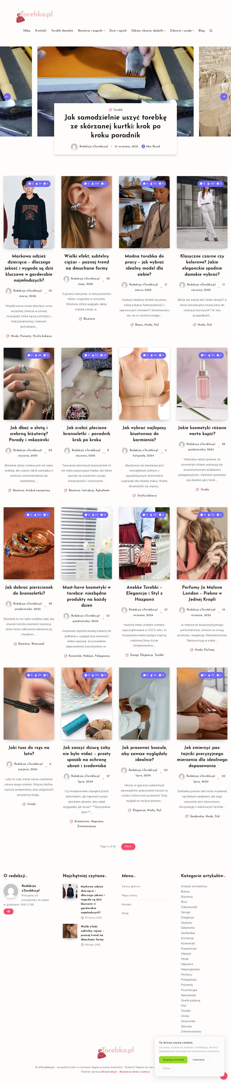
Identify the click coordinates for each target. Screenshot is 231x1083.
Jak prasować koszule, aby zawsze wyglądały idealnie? (144, 754)
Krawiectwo (82, 821)
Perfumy (209, 650)
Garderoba (197, 816)
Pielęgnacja (102, 656)
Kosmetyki (75, 656)
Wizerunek (38, 644)
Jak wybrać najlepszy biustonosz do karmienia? (144, 434)
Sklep (26, 30)
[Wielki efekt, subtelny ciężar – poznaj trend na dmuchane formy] (70, 931)
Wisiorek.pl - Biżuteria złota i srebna (125, 1071)
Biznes (139, 325)
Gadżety (186, 923)
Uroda (205, 489)
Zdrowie (186, 1026)
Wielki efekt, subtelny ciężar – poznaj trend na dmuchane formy (86, 262)
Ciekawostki (189, 907)
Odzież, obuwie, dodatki (147, 30)
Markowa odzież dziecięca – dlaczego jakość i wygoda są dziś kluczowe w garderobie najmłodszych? (29, 268)
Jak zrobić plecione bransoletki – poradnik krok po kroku (86, 434)
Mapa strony (129, 895)
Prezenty (25, 336)
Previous (7, 96)
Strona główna (131, 886)
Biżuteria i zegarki (90, 30)
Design (134, 655)
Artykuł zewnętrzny (38, 490)
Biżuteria (89, 319)
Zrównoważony (86, 826)
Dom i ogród (117, 30)
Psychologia (189, 990)
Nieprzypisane (190, 969)
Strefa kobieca (42, 336)
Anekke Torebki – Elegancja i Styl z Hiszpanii (144, 593)
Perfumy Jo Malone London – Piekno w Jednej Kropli (202, 593)
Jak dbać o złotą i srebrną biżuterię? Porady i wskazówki (29, 434)
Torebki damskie (62, 30)
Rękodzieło (103, 490)
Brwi (184, 902)
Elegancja (146, 655)
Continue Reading (37, 237)
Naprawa (97, 821)
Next (223, 96)
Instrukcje (88, 490)
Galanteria (188, 928)
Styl (156, 325)
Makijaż (88, 656)
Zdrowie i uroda (181, 30)
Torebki (118, 119)
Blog (201, 30)
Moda (15, 336)
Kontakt (40, 30)
